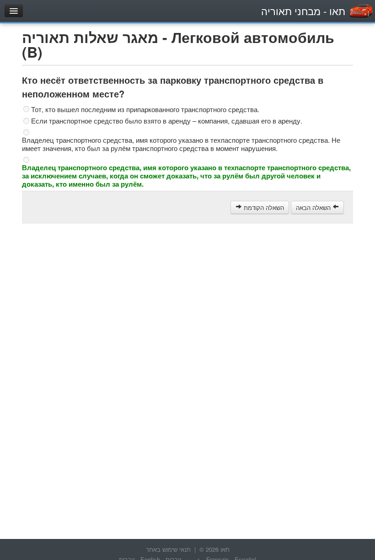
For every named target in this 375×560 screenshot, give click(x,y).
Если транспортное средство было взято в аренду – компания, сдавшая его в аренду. (166, 121)
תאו (303, 11)
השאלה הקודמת (263, 207)
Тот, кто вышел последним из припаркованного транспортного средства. (145, 109)
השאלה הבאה (314, 207)
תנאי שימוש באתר (168, 549)
